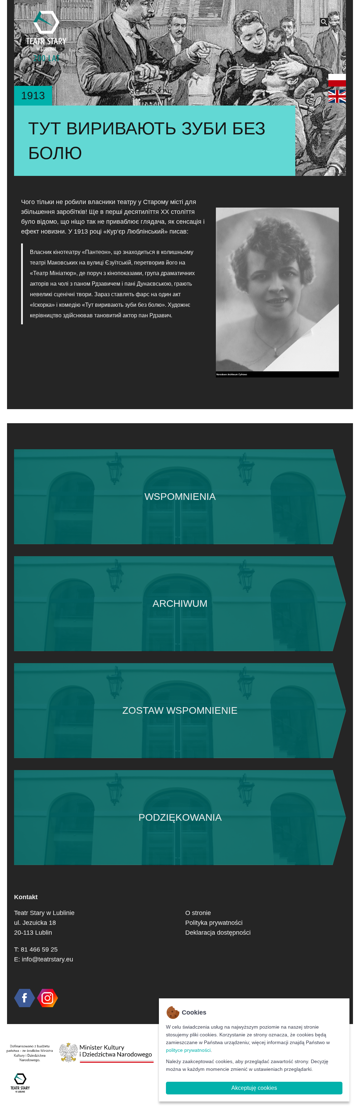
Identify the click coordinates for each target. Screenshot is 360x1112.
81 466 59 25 (39, 949)
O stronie (198, 912)
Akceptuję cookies (254, 1088)
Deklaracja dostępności (218, 932)
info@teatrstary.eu (47, 959)
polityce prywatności (188, 1050)
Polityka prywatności (214, 922)
